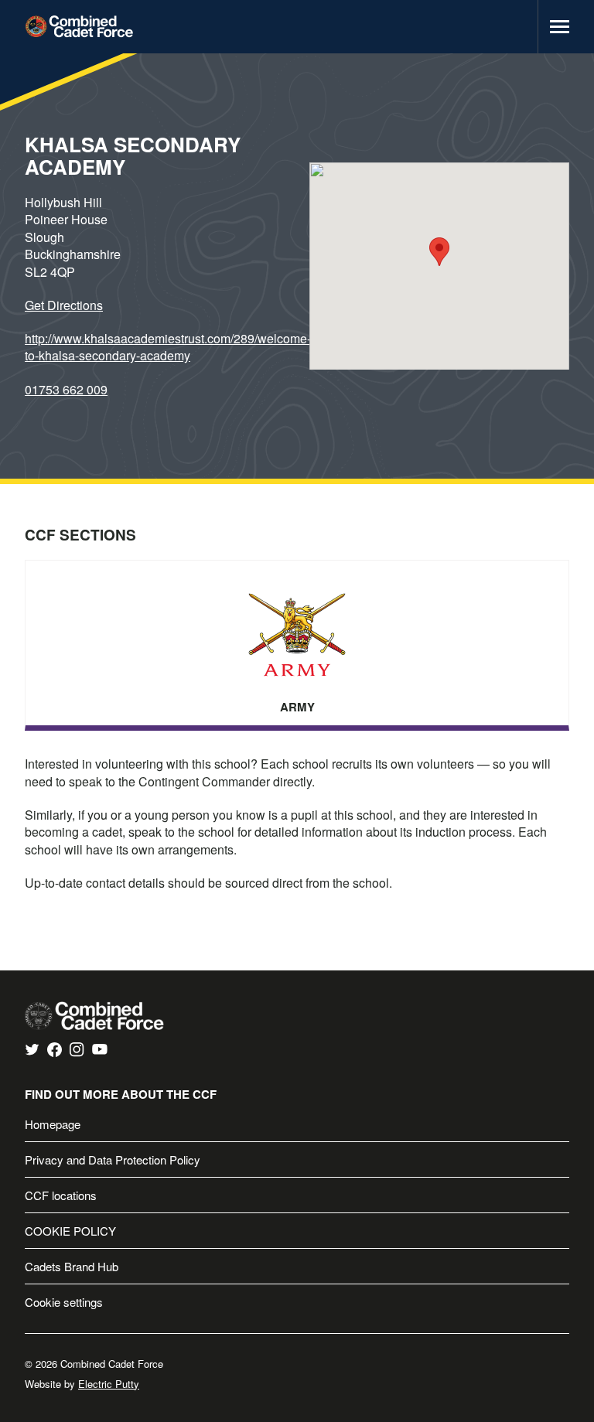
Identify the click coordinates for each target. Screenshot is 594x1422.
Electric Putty (108, 1383)
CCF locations (61, 1195)
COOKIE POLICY (70, 1231)
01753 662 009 (66, 389)
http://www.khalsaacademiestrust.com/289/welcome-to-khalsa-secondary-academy (168, 346)
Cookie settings (64, 1302)
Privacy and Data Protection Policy (112, 1159)
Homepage (52, 1124)
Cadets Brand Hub (71, 1266)
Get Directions (64, 305)
